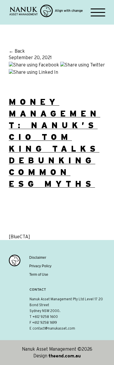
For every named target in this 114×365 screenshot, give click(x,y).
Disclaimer (37, 258)
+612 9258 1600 (45, 316)
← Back (17, 51)
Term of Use (38, 275)
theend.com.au (65, 355)
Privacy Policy (40, 266)
